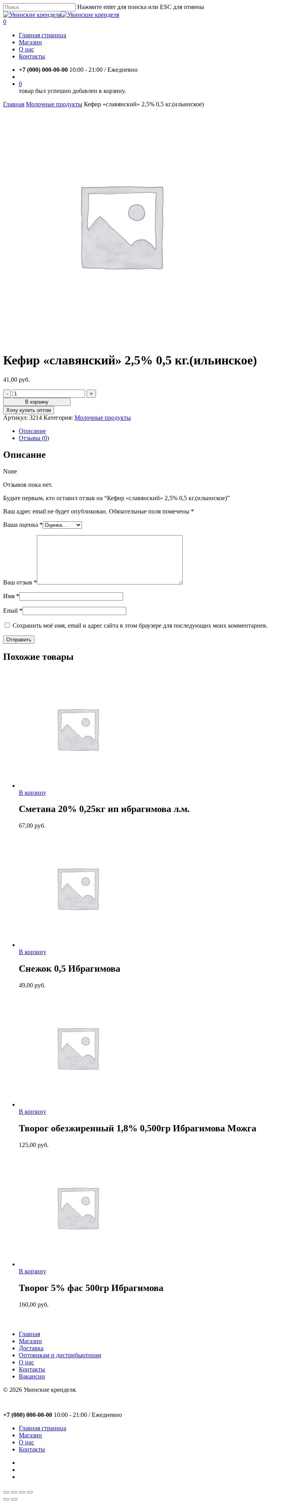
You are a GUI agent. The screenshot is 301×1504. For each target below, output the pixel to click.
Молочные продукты (54, 104)
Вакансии (32, 1376)
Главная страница (42, 1428)
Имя (11, 596)
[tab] (158, 431)
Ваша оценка (23, 524)
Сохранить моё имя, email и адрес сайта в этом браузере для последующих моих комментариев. (140, 625)
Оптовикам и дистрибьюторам (60, 1355)
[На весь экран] (22, 1492)
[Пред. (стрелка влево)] (6, 1499)
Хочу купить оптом (28, 410)
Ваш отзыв (20, 582)
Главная (13, 104)
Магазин (30, 1341)
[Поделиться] (14, 1492)
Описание (32, 431)
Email (12, 610)
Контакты (32, 1369)
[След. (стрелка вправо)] (14, 1499)
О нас (26, 1362)
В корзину (37, 402)
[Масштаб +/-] (30, 1492)
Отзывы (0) (34, 438)
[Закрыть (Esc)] (6, 1492)
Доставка (31, 1348)
